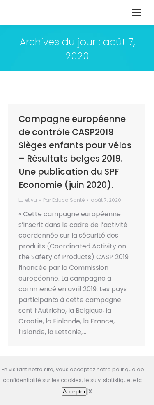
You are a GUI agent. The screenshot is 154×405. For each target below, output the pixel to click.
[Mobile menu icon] (136, 12)
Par (64, 200)
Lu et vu (27, 200)
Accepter (74, 391)
